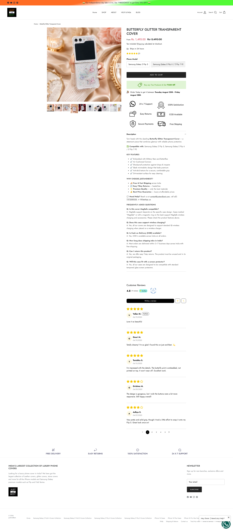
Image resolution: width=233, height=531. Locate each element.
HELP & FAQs (126, 12)
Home (94, 12)
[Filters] (177, 301)
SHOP (104, 12)
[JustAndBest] (11, 12)
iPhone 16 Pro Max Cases (192, 518)
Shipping (140, 44)
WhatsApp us (145, 199)
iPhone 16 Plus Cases (174, 518)
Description (131, 134)
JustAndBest (12, 518)
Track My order (195, 521)
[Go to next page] (170, 432)
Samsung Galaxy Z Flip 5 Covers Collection (138, 518)
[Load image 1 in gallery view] (84, 64)
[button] (132, 53)
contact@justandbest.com (160, 196)
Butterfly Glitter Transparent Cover (50, 24)
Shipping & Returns (172, 521)
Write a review (150, 300)
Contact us (184, 521)
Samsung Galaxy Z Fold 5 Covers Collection (78, 518)
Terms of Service (208, 521)
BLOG (138, 12)
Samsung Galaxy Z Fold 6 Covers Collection (47, 518)
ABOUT (113, 12)
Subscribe (194, 489)
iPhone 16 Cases (160, 518)
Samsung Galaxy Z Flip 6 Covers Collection (108, 518)
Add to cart (156, 75)
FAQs (161, 521)
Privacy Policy (220, 521)
